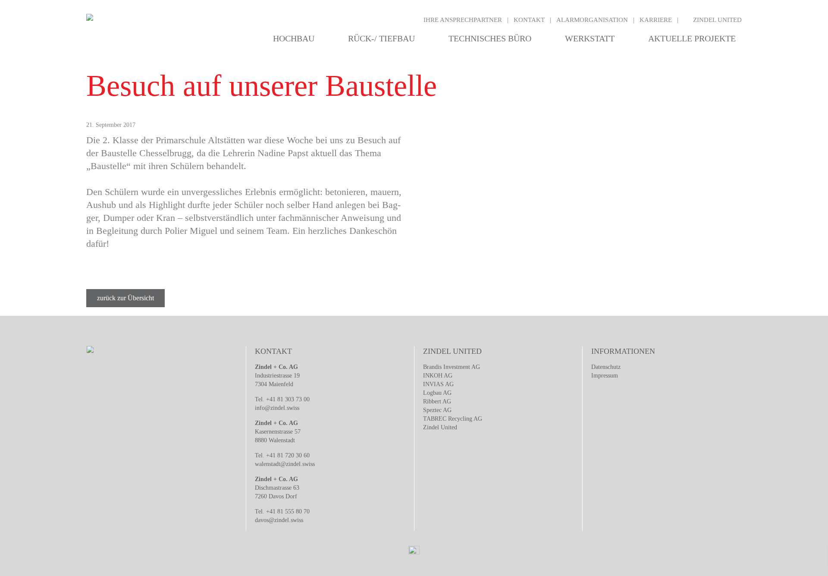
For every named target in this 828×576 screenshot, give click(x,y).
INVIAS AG (438, 384)
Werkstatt (590, 38)
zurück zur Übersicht (125, 298)
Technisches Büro (489, 38)
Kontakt (529, 19)
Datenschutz (606, 367)
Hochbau (293, 38)
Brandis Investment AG (451, 367)
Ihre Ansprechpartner (462, 19)
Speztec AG (437, 410)
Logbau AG (437, 393)
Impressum (604, 375)
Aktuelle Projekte (692, 38)
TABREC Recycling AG (452, 418)
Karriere (656, 19)
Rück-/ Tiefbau (381, 38)
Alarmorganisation (592, 19)
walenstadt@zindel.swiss (285, 464)
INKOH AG (437, 375)
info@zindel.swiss (277, 408)
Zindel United (717, 19)
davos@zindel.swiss (279, 520)
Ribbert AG (437, 401)
